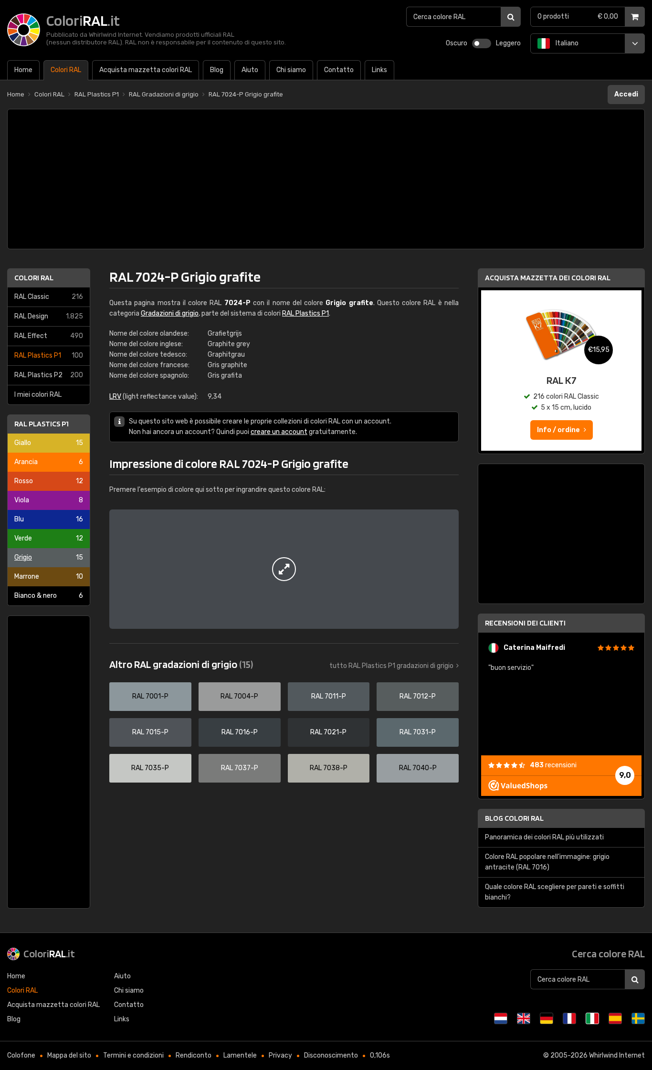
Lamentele (240, 1055)
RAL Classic (48, 297)
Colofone (21, 1055)
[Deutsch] (546, 1018)
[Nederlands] (500, 1018)
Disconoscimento (331, 1055)
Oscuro (456, 43)
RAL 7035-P (150, 768)
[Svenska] (638, 1018)
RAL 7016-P (239, 732)
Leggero (508, 43)
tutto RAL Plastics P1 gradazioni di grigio (391, 666)
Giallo (48, 443)
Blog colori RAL (514, 818)
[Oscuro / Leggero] (481, 43)
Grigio (48, 557)
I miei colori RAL (38, 395)
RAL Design (48, 316)
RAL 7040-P (418, 768)
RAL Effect (48, 336)
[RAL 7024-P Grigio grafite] (284, 569)
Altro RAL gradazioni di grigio (181, 664)
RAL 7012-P (418, 696)
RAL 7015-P (150, 732)
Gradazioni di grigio (170, 313)
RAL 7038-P (328, 768)
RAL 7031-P (418, 732)
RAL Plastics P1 (48, 355)
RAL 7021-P (328, 732)
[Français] (569, 1018)
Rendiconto (193, 1055)
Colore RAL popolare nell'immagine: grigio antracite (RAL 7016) (547, 862)
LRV (115, 396)
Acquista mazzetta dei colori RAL (547, 277)
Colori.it (49, 953)
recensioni (553, 765)
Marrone (48, 576)
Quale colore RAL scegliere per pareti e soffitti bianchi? (554, 892)
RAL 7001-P (150, 696)
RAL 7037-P (239, 768)
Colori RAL (33, 277)
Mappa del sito (69, 1055)
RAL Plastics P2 (48, 375)
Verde (48, 538)
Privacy (280, 1055)
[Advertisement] (326, 179)
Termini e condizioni (133, 1055)
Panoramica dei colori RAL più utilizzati (544, 837)
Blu (48, 519)
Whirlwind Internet (617, 1055)
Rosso (48, 481)
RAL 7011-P (328, 696)
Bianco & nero (48, 596)
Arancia (48, 462)
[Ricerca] (511, 17)
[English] (523, 1018)
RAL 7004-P (239, 696)
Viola (48, 500)
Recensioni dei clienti (525, 622)
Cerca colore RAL (608, 953)
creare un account (279, 432)
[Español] (615, 1018)
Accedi (626, 94)
